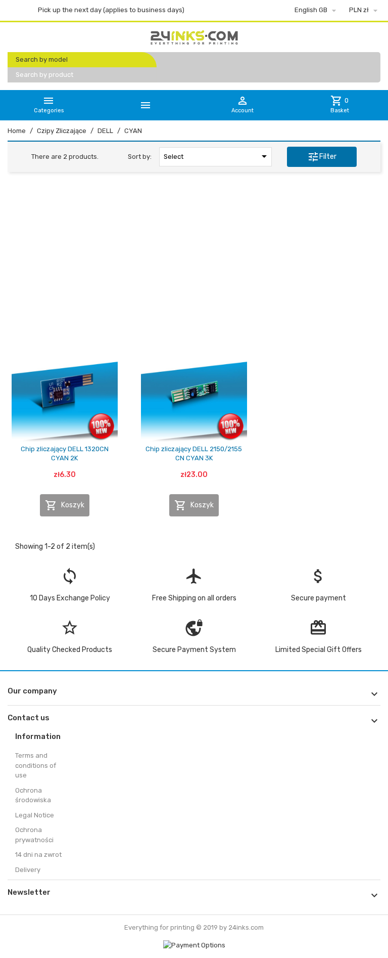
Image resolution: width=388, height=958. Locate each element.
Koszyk (64, 505)
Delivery (27, 870)
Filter (321, 157)
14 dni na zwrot (38, 854)
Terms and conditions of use (35, 765)
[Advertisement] (194, 257)
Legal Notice (34, 815)
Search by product (44, 74)
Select (217, 156)
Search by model (42, 59)
